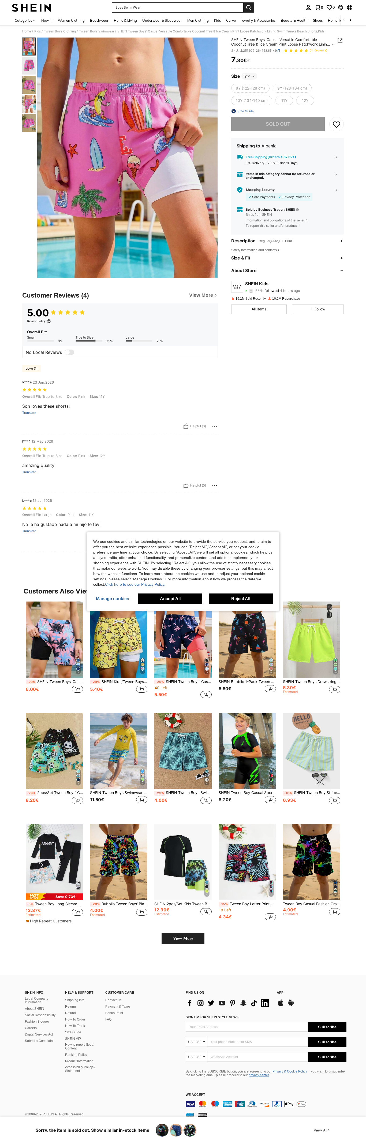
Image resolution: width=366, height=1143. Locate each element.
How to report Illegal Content (79, 1046)
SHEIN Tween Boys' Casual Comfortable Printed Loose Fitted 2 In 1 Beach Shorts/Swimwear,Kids (55, 682)
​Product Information (79, 1061)
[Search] (248, 7)
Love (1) (31, 368)
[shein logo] (31, 7)
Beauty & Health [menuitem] (294, 20)
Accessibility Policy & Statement (80, 1069)
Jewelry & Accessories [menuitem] (258, 20)
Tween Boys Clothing (60, 31)
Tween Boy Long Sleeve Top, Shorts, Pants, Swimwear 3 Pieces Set (55, 904)
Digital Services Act (39, 1034)
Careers (31, 1028)
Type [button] (247, 76)
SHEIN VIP (73, 1039)
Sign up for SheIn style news (212, 1017)
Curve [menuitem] (231, 20)
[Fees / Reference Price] (248, 61)
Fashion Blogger (37, 1021)
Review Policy (36, 321)
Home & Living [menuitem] (125, 20)
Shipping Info (74, 1000)
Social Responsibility (40, 1015)
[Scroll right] (350, 20)
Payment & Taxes (117, 1006)
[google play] (290, 1005)
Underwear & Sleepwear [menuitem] (162, 20)
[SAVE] (336, 124)
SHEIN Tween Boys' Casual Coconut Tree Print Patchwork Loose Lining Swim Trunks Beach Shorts (183, 682)
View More (183, 938)
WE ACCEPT (195, 1095)
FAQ (108, 1019)
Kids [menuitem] (217, 20)
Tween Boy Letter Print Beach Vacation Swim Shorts (248, 904)
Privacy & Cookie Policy (289, 1071)
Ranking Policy (76, 1055)
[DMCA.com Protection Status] (202, 1114)
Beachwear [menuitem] (99, 20)
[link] (318, 7)
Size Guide (73, 1032)
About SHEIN (34, 1009)
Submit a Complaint (39, 1041)
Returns (71, 1006)
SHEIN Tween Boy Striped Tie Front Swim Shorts (312, 793)
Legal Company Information (36, 1000)
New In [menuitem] (47, 20)
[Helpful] (186, 426)
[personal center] (308, 7)
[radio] (250, 88)
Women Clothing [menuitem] (71, 20)
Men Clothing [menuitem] (198, 20)
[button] (340, 7)
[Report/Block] (214, 426)
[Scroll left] (344, 20)
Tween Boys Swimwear (96, 31)
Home (26, 31)
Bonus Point (114, 1013)
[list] (228, 1003)
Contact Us (113, 1000)
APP (280, 992)
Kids (37, 31)
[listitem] (54, 652)
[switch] (69, 352)
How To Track (75, 1026)
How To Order (75, 1019)
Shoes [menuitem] (318, 20)
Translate (29, 413)
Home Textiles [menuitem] (339, 20)
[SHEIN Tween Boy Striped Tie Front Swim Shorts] (311, 751)
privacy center (259, 1075)
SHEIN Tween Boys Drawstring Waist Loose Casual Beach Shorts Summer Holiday (311, 682)
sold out (278, 124)
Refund (70, 1013)
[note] (54, 896)
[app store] (280, 1005)
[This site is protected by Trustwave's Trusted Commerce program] (190, 1114)
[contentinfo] (266, 1104)
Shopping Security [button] (260, 189)
